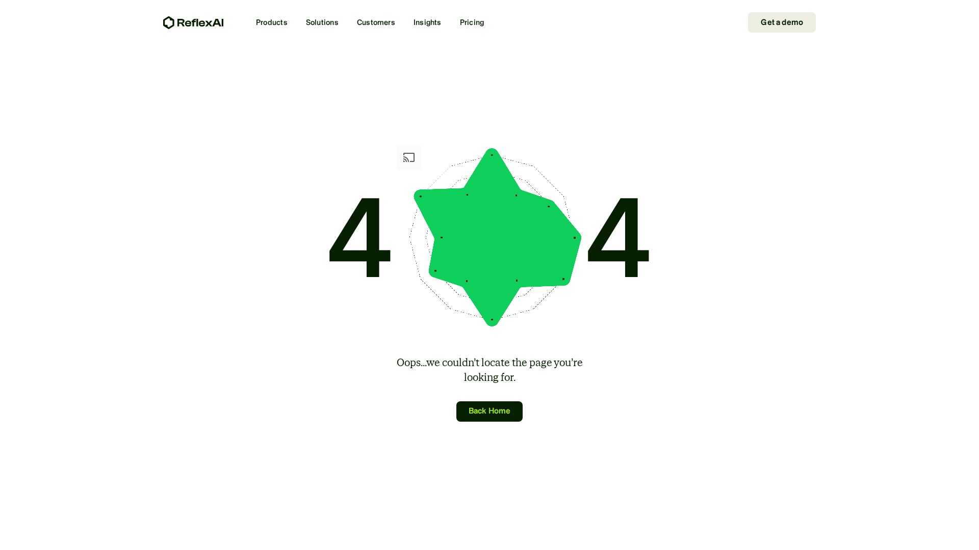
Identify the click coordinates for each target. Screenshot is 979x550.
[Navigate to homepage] (193, 22)
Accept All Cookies (788, 531)
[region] (489, 532)
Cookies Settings (710, 531)
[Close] (962, 531)
